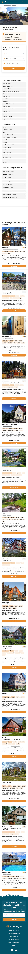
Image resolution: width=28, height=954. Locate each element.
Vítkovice (4, 648)
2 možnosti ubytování (15, 746)
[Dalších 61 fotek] (14, 325)
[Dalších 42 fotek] (14, 281)
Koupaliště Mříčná (6, 106)
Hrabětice (5, 426)
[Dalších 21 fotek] (14, 236)
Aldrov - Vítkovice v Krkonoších (9, 137)
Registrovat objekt (14, 936)
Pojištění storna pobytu (14, 942)
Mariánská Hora (6, 828)
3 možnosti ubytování (15, 610)
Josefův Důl (5, 783)
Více (2, 261)
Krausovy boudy (6, 154)
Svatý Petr (5, 162)
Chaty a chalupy (7, 5)
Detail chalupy (14, 310)
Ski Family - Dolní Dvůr (8, 157)
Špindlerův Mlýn (10, 249)
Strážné (4, 132)
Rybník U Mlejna (6, 101)
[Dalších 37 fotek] (14, 682)
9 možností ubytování (15, 477)
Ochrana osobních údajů (14, 933)
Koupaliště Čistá (6, 111)
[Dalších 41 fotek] (14, 370)
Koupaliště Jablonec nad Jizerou (9, 108)
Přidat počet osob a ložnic (12, 63)
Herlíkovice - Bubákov (7, 129)
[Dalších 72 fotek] (14, 547)
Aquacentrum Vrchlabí (7, 86)
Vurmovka (5, 142)
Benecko (14, 5)
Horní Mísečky (5, 603)
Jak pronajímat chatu (14, 939)
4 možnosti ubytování (15, 344)
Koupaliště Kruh (6, 113)
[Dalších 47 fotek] (14, 413)
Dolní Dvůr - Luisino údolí (8, 144)
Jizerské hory (11, 338)
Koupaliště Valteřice (7, 83)
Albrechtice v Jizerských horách (9, 382)
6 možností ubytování (15, 790)
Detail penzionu (14, 487)
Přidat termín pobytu (11, 58)
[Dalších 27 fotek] (14, 815)
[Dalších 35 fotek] (14, 635)
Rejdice (4, 470)
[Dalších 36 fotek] (14, 726)
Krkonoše (10, 29)
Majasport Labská (7, 147)
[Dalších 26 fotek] (14, 591)
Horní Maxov (5, 338)
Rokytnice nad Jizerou (11, 739)
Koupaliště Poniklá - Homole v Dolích (11, 91)
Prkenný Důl (5, 293)
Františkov (5, 739)
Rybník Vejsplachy (7, 88)
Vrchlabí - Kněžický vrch (8, 134)
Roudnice (5, 874)
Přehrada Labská (6, 93)
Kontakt (14, 945)
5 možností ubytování (15, 432)
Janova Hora (5, 139)
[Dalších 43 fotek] (14, 502)
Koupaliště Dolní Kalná (7, 116)
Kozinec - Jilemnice (7, 152)
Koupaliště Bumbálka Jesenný (9, 119)
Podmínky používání (14, 930)
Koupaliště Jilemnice (7, 98)
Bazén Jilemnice (6, 96)
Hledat (14, 68)
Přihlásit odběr (14, 919)
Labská (4, 149)
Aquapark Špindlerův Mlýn (8, 103)
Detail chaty (14, 266)
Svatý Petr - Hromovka (8, 159)
